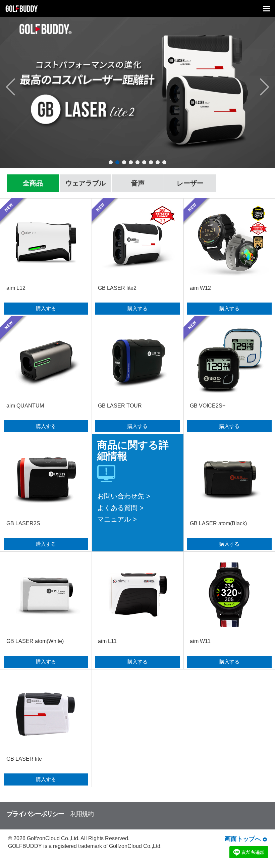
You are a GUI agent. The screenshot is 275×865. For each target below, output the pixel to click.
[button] (25, 87)
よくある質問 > (120, 507)
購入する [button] (46, 308)
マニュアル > (117, 519)
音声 (138, 183)
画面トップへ (243, 838)
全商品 (33, 183)
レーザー (190, 183)
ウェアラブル (85, 183)
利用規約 (81, 813)
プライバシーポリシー (35, 813)
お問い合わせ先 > (123, 496)
